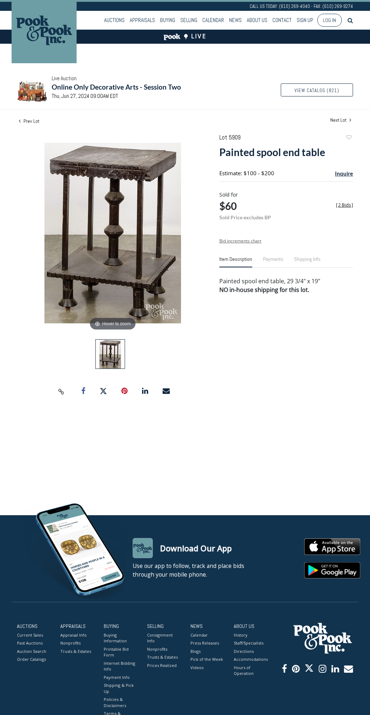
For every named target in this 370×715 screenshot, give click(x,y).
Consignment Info (160, 638)
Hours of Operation (244, 670)
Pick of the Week (206, 659)
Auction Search (31, 651)
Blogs (195, 651)
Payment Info (117, 677)
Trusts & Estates (75, 651)
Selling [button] (188, 20)
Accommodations (250, 659)
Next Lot (339, 120)
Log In (329, 20)
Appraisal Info (73, 635)
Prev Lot (30, 121)
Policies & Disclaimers (115, 702)
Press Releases (204, 643)
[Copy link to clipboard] (61, 391)
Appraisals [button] (142, 20)
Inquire (344, 173)
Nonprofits (70, 643)
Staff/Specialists (248, 643)
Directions (244, 651)
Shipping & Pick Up (119, 688)
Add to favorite (348, 138)
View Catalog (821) (316, 90)
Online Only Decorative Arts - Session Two (116, 87)
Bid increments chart (240, 241)
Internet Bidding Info (119, 666)
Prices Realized (162, 665)
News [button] (235, 20)
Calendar (213, 20)
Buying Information (115, 638)
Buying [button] (167, 20)
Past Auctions (30, 643)
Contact (282, 20)
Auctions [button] (114, 20)
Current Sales (30, 635)
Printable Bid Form (116, 652)
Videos (196, 667)
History (241, 635)
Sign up (305, 20)
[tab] (235, 262)
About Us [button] (257, 20)
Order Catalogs (31, 659)
